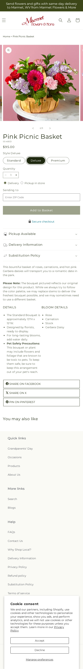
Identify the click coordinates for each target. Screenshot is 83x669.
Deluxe (36, 160)
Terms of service (19, 593)
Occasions (15, 457)
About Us (14, 474)
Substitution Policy (21, 584)
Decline (40, 650)
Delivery (14, 183)
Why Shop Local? (19, 549)
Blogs (12, 507)
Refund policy (17, 575)
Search (12, 499)
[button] (60, 20)
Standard (14, 160)
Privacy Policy (17, 567)
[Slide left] (33, 128)
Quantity (9, 168)
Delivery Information (22, 558)
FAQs (11, 532)
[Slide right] (50, 128)
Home (6, 36)
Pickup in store (35, 183)
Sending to (16, 190)
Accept (39, 640)
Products (14, 466)
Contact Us (15, 541)
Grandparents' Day (20, 448)
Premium (58, 160)
